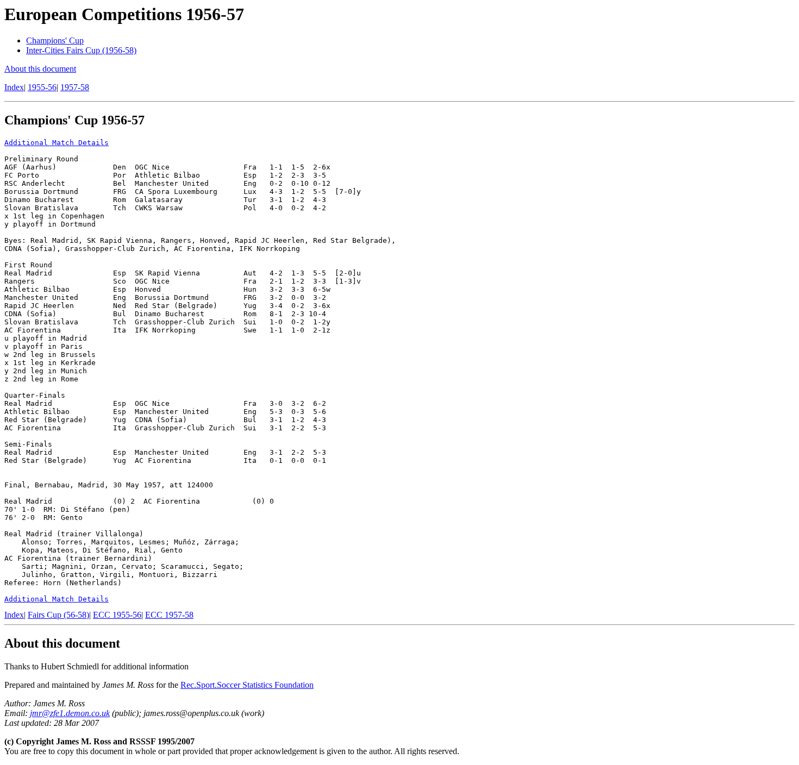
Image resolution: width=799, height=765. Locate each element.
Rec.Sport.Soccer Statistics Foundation (247, 684)
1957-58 (74, 87)
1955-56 (42, 87)
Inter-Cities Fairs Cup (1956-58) (81, 50)
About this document (40, 68)
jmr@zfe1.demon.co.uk (70, 713)
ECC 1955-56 (117, 614)
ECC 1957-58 (169, 614)
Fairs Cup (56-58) (58, 614)
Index (14, 87)
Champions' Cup (55, 40)
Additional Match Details (56, 143)
